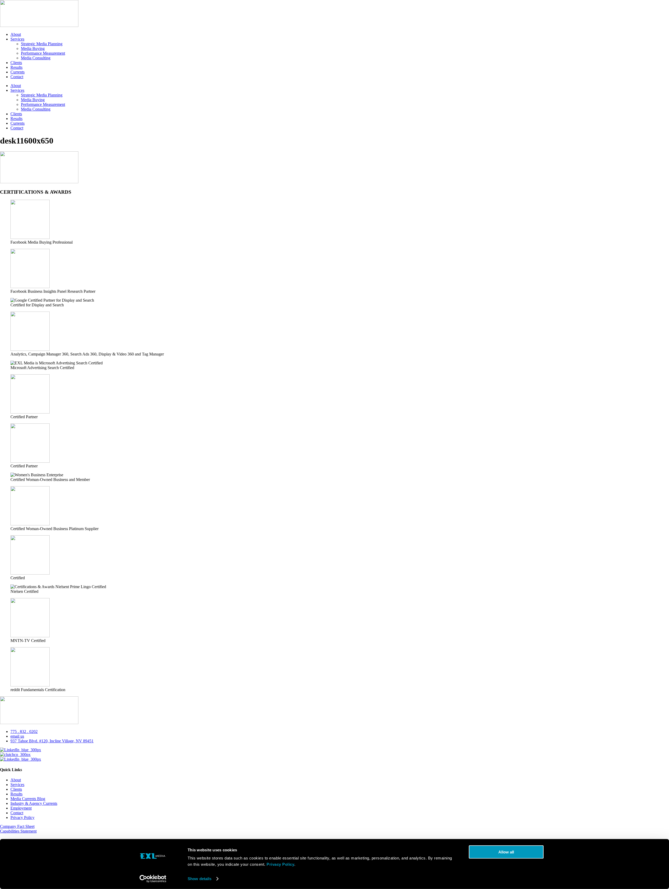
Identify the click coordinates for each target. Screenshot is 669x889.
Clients (16, 62)
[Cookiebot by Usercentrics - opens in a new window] (153, 879)
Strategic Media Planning (41, 44)
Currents (17, 72)
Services (17, 39)
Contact (16, 76)
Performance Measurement (43, 53)
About (15, 34)
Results (16, 67)
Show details (199, 878)
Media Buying (33, 48)
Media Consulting (35, 58)
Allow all (506, 852)
